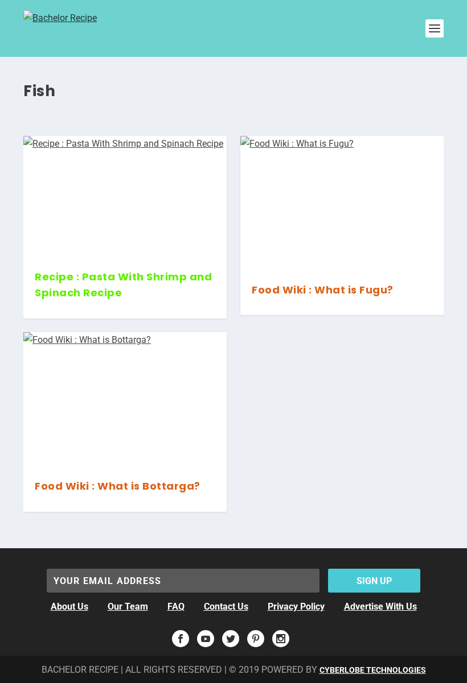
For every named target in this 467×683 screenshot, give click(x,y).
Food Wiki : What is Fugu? (323, 290)
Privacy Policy (296, 606)
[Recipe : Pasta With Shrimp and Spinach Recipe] (125, 197)
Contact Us (226, 606)
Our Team (128, 606)
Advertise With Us (380, 606)
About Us (69, 606)
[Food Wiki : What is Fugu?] (342, 203)
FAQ (176, 606)
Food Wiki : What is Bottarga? (117, 486)
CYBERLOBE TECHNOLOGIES (372, 669)
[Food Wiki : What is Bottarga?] (125, 399)
